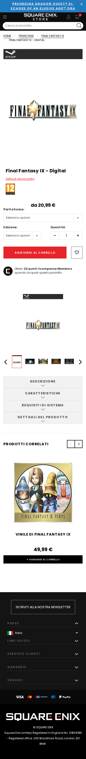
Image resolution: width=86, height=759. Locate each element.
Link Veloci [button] (18, 640)
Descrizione (43, 381)
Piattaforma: (13, 209)
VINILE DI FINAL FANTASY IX (43, 534)
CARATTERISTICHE (43, 393)
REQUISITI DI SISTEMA (43, 405)
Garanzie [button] (16, 667)
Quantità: (58, 227)
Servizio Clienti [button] (23, 654)
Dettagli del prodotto (20, 179)
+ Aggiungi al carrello (43, 559)
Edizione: (10, 227)
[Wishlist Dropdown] (77, 252)
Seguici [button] (15, 680)
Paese (13, 623)
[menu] (5, 17)
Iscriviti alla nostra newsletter (43, 607)
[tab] (42, 382)
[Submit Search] (79, 25)
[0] (77, 17)
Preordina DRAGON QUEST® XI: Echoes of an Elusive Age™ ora (43, 6)
